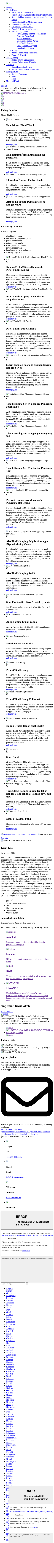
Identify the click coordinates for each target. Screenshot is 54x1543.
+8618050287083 (13, 1197)
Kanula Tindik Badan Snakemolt (25, 69)
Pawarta (4, 838)
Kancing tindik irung (25, 48)
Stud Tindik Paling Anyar (27, 41)
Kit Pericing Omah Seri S (22, 27)
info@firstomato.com (15, 1177)
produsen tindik (7, 1132)
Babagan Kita (12, 72)
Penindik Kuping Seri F (21, 24)
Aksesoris (10, 64)
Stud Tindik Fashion (25, 43)
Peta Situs (18, 1129)
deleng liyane (11, 144)
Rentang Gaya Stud (20, 31)
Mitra (14, 79)
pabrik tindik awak (30, 1134)
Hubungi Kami (12, 81)
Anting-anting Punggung (27, 45)
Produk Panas (6, 1129)
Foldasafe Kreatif (19, 55)
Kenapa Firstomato (19, 74)
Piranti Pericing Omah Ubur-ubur (25, 29)
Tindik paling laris (24, 38)
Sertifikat (15, 76)
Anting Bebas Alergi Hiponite (24, 62)
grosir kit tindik (36, 1132)
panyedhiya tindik (14, 1134)
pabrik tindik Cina (21, 1132)
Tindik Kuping (12, 10)
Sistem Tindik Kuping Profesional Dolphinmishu (32, 15)
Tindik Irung (11, 50)
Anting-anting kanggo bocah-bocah (31, 34)
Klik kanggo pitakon (9, 1069)
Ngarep (9, 8)
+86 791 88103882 (14, 1157)
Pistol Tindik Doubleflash (22, 12)
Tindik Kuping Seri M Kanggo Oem (27, 22)
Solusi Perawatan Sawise (22, 67)
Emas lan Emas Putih (25, 36)
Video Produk (7, 1011)
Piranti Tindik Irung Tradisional (24, 53)
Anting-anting (12, 57)
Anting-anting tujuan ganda (23, 60)
